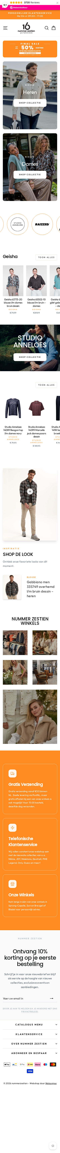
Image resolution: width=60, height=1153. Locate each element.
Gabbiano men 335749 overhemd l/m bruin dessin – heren (40, 589)
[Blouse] (30, 491)
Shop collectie (30, 357)
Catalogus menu (29, 1024)
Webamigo (50, 1083)
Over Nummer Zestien (29, 1043)
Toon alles (46, 257)
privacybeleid (29, 1011)
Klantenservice (29, 1034)
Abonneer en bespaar (29, 1053)
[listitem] (32, 224)
